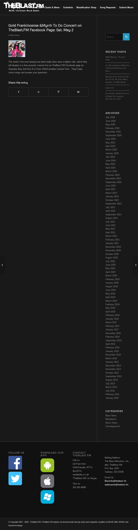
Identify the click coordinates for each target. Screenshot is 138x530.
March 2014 (111, 358)
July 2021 (110, 221)
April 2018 (110, 311)
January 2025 (112, 153)
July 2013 (110, 383)
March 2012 (111, 387)
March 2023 (111, 193)
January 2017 (112, 329)
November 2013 (113, 369)
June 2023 (111, 185)
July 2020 (110, 261)
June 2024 (111, 160)
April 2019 (110, 297)
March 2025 (111, 149)
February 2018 (112, 315)
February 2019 (112, 304)
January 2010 (112, 398)
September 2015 (114, 340)
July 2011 (110, 390)
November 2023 (113, 178)
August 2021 (112, 218)
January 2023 (112, 196)
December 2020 (113, 247)
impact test (110, 87)
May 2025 (110, 142)
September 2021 (114, 214)
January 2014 (112, 362)
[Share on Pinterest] (58, 92)
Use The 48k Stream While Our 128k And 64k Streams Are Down (117, 68)
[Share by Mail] (78, 92)
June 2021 (111, 225)
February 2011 (112, 394)
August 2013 (112, 380)
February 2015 (112, 347)
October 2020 (112, 254)
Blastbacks (111, 419)
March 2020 (111, 275)
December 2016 (113, 333)
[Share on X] (38, 92)
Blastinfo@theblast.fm (115, 481)
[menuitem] (36, 7)
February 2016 (112, 337)
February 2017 (112, 326)
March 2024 (111, 171)
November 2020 (113, 250)
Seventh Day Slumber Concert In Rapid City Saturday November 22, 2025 (117, 96)
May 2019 (110, 293)
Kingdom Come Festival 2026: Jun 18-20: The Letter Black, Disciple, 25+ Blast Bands (117, 79)
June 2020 (111, 265)
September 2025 (114, 135)
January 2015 (112, 351)
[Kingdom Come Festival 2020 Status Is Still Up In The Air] (2, 265)
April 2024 (110, 167)
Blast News (15, 35)
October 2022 (112, 200)
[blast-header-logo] (24, 7)
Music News (111, 423)
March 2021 (111, 236)
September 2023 (114, 182)
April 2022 (110, 211)
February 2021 (112, 239)
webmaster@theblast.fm (116, 484)
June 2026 (111, 121)
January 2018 (112, 319)
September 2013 (114, 376)
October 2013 (112, 373)
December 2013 (113, 365)
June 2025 (111, 139)
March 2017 (111, 322)
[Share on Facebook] (18, 92)
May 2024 (110, 164)
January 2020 (112, 283)
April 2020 (110, 272)
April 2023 (110, 189)
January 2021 (112, 243)
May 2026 (110, 124)
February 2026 (112, 128)
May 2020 (110, 268)
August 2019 (112, 286)
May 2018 (110, 308)
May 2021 (110, 229)
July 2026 (110, 117)
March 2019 (111, 301)
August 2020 (112, 257)
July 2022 (110, 207)
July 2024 (110, 157)
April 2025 (110, 146)
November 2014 (113, 354)
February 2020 (112, 279)
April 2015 (110, 344)
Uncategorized (112, 426)
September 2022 (114, 203)
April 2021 (110, 232)
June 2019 (111, 290)
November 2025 (113, 131)
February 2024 (112, 175)
